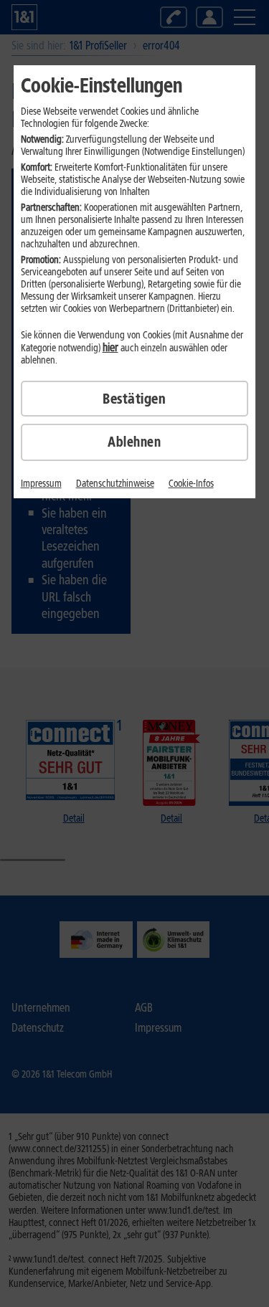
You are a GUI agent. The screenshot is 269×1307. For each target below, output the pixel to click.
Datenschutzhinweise (115, 483)
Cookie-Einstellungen (101, 85)
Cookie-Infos (191, 483)
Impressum (41, 483)
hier (110, 347)
